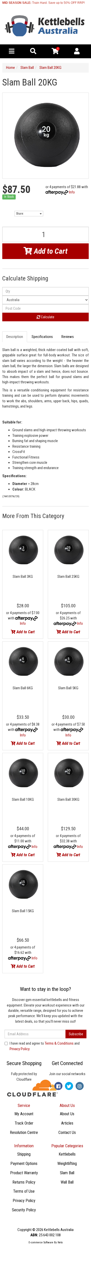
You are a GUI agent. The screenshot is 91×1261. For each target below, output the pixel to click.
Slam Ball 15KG (23, 911)
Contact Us (67, 1132)
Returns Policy (23, 1182)
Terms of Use (24, 1191)
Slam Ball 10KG (23, 799)
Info (72, 192)
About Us (67, 1113)
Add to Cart (49, 251)
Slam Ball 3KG (23, 576)
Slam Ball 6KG (23, 688)
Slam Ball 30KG (68, 799)
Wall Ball (67, 1182)
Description (14, 336)
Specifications (42, 336)
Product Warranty (24, 1172)
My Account (23, 1113)
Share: (20, 213)
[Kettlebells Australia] (45, 26)
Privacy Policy (19, 1049)
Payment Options (23, 1163)
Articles (67, 1123)
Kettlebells (67, 1154)
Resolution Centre (24, 1132)
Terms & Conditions (59, 1043)
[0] (55, 52)
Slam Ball (67, 1172)
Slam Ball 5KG (68, 688)
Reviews (68, 336)
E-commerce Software (41, 1242)
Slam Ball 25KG (68, 576)
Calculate (47, 317)
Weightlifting (67, 1163)
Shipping (24, 1154)
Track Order (24, 1123)
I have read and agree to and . (45, 1046)
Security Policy (24, 1210)
